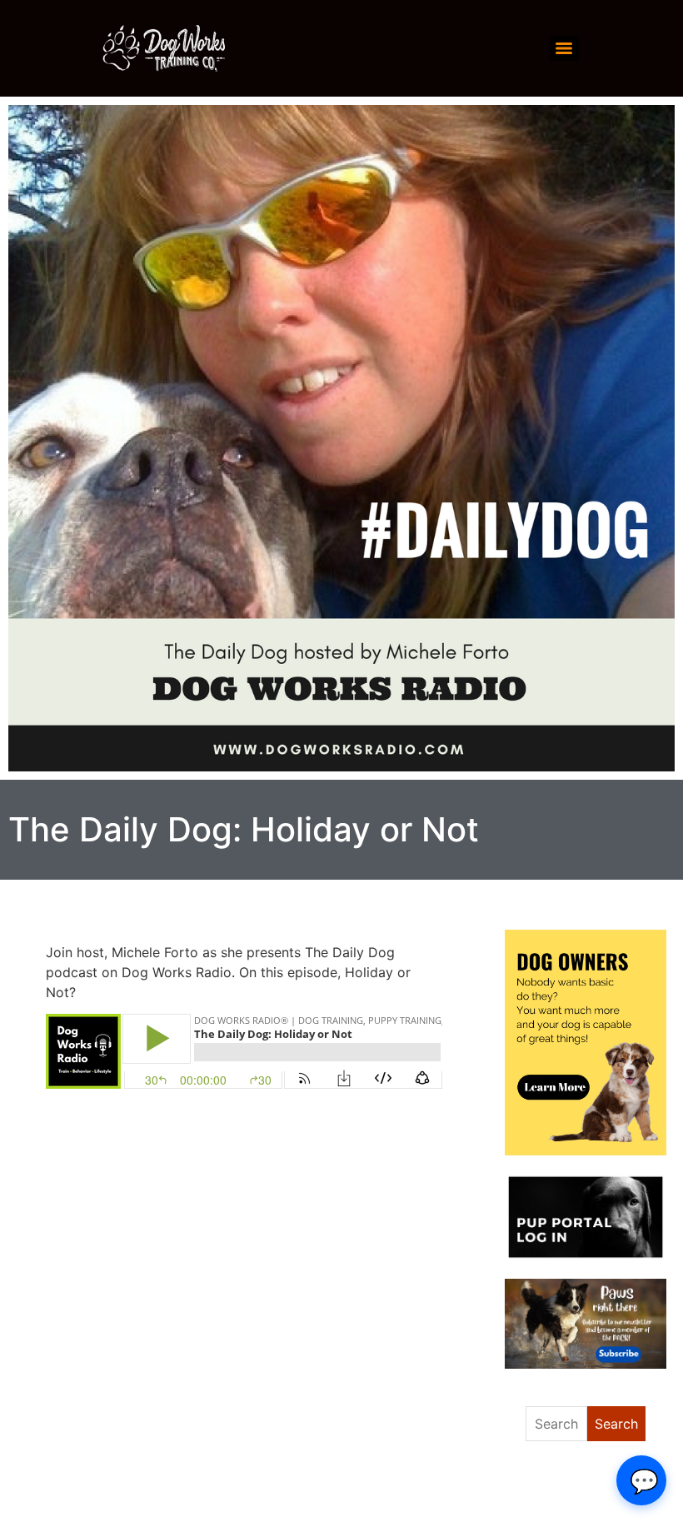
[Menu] (564, 48)
